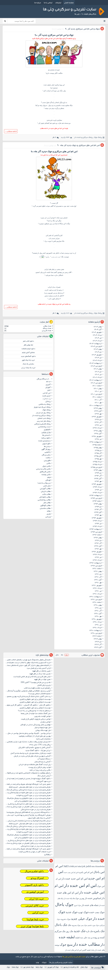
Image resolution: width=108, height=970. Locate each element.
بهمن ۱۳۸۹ (97, 639)
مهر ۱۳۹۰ (98, 616)
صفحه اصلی (69, 2)
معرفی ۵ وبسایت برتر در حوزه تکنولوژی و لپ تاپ (32, 801)
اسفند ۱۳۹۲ (97, 535)
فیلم (49, 478)
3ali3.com (68, 866)
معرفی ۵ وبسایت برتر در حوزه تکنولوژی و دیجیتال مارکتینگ (29, 798)
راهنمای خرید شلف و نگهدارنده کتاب (37, 688)
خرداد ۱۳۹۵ (97, 465)
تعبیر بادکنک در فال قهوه (41, 671)
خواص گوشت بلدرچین (42, 716)
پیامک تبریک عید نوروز (42, 407)
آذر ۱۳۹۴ (98, 476)
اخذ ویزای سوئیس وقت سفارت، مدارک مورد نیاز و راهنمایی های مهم (27, 742)
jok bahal (78, 866)
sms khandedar (98, 866)
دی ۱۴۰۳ (98, 352)
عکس (49, 463)
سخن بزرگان (46, 455)
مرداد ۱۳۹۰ (97, 622)
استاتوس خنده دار (93, 898)
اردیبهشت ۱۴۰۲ (95, 380)
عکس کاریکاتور (45, 472)
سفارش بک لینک (28, 364)
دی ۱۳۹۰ (98, 608)
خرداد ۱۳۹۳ (97, 526)
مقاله (49, 511)
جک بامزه (99, 931)
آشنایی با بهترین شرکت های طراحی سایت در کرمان (32, 756)
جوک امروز (77, 905)
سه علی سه (85, 938)
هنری (49, 514)
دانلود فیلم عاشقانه (28, 349)
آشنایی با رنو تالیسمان (42, 762)
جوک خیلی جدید (81, 919)
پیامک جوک (98, 138)
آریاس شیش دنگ (44, 776)
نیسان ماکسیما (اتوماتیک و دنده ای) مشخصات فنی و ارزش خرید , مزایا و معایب (27, 821)
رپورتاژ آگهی (46, 449)
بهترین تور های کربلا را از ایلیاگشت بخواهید (35, 736)
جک (69, 925)
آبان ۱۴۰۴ (98, 330)
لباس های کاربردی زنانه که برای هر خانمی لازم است (32, 677)
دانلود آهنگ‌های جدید (28, 356)
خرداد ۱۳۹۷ (97, 428)
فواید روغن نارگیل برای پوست (39, 767)
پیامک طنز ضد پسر (44, 421)
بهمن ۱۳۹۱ (97, 571)
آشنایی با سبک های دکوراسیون (39, 818)
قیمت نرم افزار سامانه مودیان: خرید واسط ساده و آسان (31, 753)
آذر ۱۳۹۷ (98, 422)
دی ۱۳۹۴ (98, 473)
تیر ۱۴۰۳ (98, 358)
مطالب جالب (46, 494)
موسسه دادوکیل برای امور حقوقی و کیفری (35, 699)
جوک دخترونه (65, 919)
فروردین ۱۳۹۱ (96, 600)
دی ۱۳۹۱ (98, 574)
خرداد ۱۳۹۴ (97, 493)
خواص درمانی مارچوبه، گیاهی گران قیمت (36, 719)
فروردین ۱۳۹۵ (96, 467)
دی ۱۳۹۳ (98, 507)
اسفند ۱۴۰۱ (97, 386)
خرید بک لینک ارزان (28, 368)
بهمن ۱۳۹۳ (97, 504)
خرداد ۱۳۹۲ (97, 560)
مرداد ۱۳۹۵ (97, 462)
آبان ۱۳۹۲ (98, 546)
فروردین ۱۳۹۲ (96, 566)
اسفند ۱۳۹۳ (97, 501)
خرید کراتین (38, 912)
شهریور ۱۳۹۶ (96, 436)
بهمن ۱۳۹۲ (97, 538)
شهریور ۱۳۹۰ (96, 619)
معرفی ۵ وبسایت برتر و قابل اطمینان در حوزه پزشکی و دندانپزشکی (27, 807)
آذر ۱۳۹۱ (98, 577)
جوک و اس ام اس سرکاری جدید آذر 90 (82, 29)
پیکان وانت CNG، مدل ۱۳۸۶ (39, 745)
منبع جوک (66, 944)
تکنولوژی (47, 430)
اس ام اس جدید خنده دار (75, 878)
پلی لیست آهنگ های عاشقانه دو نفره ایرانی (35, 765)
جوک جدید (72, 912)
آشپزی (48, 385)
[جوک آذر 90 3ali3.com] (54, 67)
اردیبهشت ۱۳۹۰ (95, 631)
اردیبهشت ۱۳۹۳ (95, 529)
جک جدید (80, 931)
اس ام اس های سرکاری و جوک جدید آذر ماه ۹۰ (78, 145)
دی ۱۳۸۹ (98, 642)
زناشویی (48, 452)
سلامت (48, 458)
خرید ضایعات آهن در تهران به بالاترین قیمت (34, 852)
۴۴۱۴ (48, 382)
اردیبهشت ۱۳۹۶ (95, 442)
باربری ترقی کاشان (44, 685)
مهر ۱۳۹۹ (98, 414)
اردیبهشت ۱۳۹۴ (95, 496)
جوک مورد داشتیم (93, 925)
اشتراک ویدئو (37, 878)
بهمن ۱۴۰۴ (97, 327)
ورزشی (48, 517)
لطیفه (77, 938)
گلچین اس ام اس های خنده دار (75, 950)
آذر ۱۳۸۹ (98, 645)
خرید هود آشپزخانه (44, 782)
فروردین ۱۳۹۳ (96, 532)
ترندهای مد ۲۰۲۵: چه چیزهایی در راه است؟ (34, 711)
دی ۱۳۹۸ (98, 420)
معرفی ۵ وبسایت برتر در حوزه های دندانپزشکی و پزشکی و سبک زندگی (27, 804)
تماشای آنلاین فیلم (28, 353)
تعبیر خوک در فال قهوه (42, 680)
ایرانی (46, 269)
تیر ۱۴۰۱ (98, 391)
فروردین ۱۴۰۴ (96, 346)
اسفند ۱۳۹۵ (97, 445)
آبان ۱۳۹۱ (98, 580)
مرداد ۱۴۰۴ (97, 335)
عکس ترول (46, 466)
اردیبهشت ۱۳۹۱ (95, 597)
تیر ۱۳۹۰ (98, 625)
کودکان (48, 480)
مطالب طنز (47, 503)
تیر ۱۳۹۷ (98, 425)
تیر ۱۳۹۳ (98, 524)
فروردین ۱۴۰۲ (96, 383)
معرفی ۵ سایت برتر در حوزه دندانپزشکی (36, 810)
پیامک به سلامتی (45, 404)
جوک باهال (84, 967)
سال (57, 655)
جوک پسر (84, 925)
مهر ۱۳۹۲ (98, 549)
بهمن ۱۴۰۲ (97, 369)
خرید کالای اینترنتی (34, 905)
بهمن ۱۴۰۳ (97, 349)
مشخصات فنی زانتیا (43, 739)
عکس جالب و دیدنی (43, 469)
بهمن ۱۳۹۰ (97, 605)
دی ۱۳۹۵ (98, 451)
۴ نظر (54, 138)
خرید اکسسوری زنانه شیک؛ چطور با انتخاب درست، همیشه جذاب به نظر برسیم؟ (27, 663)
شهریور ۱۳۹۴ (96, 484)
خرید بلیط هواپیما (35, 919)
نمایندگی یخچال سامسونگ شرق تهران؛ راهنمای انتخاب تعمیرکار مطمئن (27, 660)
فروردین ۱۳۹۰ (96, 633)
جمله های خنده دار (90, 905)
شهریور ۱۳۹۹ (96, 417)
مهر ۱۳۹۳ (98, 515)
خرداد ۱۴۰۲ (97, 377)
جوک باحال (64, 904)
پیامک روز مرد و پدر (43, 413)
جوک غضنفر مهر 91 (27, 967)
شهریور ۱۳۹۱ (96, 586)
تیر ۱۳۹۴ (98, 490)
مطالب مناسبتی (45, 508)
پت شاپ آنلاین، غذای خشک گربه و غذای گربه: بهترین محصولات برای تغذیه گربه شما (27, 697)
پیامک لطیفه (90, 950)
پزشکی (48, 402)
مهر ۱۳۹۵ (98, 459)
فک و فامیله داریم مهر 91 (70, 967)
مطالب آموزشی (45, 489)
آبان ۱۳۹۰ (98, 614)
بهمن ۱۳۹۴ (97, 470)
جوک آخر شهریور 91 (52, 967)
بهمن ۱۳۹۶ (97, 431)
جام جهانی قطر (28, 345)
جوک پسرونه (76, 925)
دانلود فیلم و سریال (34, 871)
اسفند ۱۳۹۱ (97, 569)
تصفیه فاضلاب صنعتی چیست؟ (39, 694)
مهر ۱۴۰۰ (98, 403)
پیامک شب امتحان (44, 418)
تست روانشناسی (44, 427)
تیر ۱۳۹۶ (98, 439)
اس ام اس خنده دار (80, 885)
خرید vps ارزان (36, 898)
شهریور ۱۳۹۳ (96, 518)
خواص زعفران (45, 722)
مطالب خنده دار (86, 944)
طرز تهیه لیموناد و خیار (42, 728)
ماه (62, 655)
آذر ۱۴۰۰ (98, 400)
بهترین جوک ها (78, 898)
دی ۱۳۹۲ (98, 541)
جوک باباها (39, 967)
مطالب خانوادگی (45, 497)
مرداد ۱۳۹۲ (97, 555)
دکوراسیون (46, 444)
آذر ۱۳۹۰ (98, 611)
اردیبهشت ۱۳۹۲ (95, 563)
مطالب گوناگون (45, 506)
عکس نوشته (46, 475)
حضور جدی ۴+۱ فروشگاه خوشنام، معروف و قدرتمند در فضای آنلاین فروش (27, 784)
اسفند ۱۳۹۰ (97, 602)
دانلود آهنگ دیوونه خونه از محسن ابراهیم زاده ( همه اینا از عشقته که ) (27, 779)
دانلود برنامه (46, 438)
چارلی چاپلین (46, 433)
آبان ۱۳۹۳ (98, 512)
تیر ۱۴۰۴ (98, 338)
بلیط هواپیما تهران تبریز (32, 926)
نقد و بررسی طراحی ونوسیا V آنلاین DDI (36, 683)
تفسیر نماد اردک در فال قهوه (40, 674)
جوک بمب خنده (97, 912)
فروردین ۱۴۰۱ (96, 394)
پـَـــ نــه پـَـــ (47, 399)
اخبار (49, 390)
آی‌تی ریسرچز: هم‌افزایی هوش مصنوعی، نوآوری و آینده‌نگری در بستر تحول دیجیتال (27, 691)
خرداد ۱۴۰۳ (97, 361)
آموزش (48, 388)
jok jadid (86, 866)
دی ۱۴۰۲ (98, 372)
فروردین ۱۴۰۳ (96, 366)
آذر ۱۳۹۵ (98, 453)
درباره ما (37, 2)
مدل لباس (47, 486)
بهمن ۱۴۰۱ (97, 389)
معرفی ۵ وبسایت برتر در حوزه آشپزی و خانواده (33, 796)
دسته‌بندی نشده (44, 441)
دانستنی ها (46, 435)
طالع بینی (47, 461)
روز (66, 655)
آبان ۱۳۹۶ (98, 434)
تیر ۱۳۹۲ (98, 557)
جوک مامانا (15, 967)
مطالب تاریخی (46, 492)
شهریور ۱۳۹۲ (96, 552)
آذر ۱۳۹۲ (98, 543)
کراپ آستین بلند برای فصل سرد (39, 668)
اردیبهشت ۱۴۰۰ (95, 406)
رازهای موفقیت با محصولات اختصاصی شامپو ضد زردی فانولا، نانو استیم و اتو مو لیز (27, 773)
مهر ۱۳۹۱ (98, 583)
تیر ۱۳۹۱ (98, 591)
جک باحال (61, 925)
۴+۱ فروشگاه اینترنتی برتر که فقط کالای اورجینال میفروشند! (28, 812)
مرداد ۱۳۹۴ (97, 487)
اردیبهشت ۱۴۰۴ (95, 344)
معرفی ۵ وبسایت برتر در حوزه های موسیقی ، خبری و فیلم (30, 787)
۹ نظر (54, 313)
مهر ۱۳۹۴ (98, 481)
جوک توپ (83, 912)
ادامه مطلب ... (11, 131)
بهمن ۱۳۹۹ (97, 408)
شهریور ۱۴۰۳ (96, 355)
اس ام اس (47, 393)
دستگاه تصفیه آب (44, 759)
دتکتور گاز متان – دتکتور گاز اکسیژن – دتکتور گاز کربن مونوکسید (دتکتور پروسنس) (27, 705)
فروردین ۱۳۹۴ (96, 498)
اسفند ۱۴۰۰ (97, 397)
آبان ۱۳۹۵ (98, 456)
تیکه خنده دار (68, 898)
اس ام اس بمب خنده (71, 872)
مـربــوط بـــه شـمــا (44, 483)
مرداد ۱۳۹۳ (97, 521)
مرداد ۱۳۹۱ (97, 588)
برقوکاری (47, 855)
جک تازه (89, 931)
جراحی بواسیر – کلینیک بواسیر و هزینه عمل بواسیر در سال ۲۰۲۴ (27, 733)
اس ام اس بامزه (86, 872)
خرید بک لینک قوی (28, 360)
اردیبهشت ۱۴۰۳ (95, 363)
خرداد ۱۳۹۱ (97, 594)
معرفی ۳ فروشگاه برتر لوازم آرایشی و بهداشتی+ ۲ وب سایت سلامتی (27, 815)
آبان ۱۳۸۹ (98, 647)
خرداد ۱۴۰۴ (97, 341)
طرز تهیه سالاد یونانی (43, 731)
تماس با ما (48, 2)
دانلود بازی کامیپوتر (34, 885)
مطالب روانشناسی (44, 500)
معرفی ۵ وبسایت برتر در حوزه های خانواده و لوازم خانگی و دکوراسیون (27, 793)
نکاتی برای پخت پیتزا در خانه (40, 770)
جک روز (69, 931)
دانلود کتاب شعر (28, 341)
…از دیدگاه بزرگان (44, 379)
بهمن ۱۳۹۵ (97, 448)
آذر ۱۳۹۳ (98, 510)
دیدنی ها (47, 447)
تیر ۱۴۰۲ (98, 375)
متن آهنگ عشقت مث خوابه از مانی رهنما (36, 714)
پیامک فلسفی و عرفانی (42, 424)
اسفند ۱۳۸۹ (97, 636)
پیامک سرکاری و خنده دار (83, 138)
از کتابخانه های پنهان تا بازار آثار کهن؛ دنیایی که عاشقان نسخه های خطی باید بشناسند (27, 666)
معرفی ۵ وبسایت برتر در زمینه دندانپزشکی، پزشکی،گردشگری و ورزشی (27, 790)
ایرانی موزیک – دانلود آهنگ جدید (38, 751)
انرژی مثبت (46, 396)
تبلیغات (58, 2)
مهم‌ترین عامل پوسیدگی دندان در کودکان (35, 725)
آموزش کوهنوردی (35, 892)
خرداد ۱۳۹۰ (97, 628)
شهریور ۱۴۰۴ (96, 332)
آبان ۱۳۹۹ (98, 411)
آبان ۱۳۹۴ (98, 479)
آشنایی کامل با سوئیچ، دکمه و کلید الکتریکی (34, 748)
